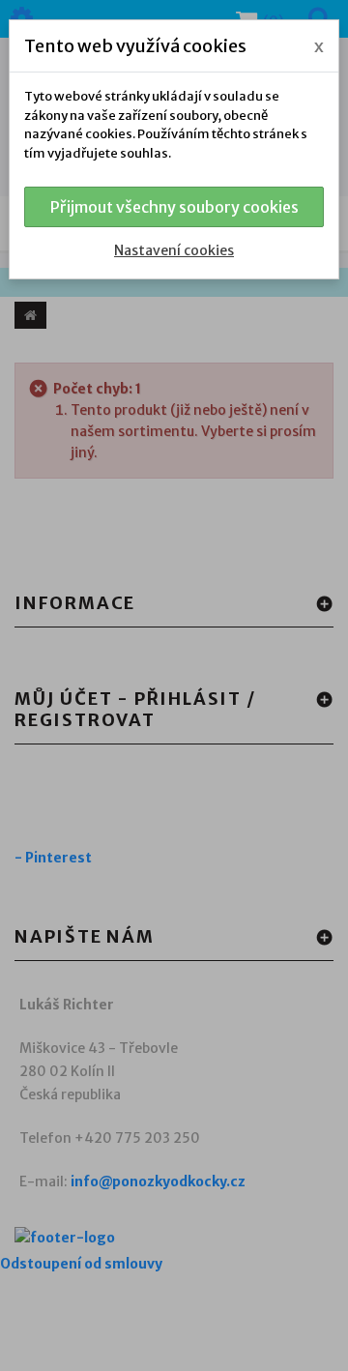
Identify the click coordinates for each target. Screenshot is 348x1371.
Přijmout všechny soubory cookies (174, 207)
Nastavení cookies (174, 250)
